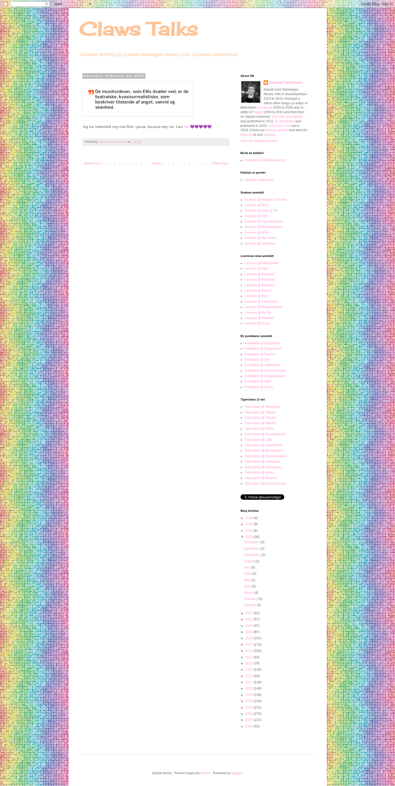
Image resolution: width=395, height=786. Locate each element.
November (252, 549)
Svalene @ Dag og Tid (261, 210)
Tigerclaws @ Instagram (262, 461)
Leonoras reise (279, 126)
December (252, 542)
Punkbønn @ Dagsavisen (263, 349)
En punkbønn (285, 121)
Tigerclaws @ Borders (261, 478)
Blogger (236, 773)
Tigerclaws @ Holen (259, 472)
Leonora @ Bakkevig (260, 279)
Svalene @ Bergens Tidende (266, 200)
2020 (249, 626)
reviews (270, 130)
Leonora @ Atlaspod (259, 274)
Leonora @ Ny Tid (258, 313)
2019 (249, 632)
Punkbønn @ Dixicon (260, 354)
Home (156, 163)
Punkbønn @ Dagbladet (262, 343)
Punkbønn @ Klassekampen (265, 371)
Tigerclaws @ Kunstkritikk (263, 445)
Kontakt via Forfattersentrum (265, 160)
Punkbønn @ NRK (258, 381)
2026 (249, 518)
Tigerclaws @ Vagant (260, 412)
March (249, 593)
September (252, 555)
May (247, 580)
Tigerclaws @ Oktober (261, 423)
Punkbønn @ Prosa (259, 387)
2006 (249, 714)
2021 (249, 619)
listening (246, 135)
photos (283, 130)
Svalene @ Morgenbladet (263, 227)
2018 (249, 638)
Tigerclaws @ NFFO (259, 429)
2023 (249, 537)
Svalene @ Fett (256, 216)
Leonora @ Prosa (257, 323)
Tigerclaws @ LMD (258, 440)
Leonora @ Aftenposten (262, 263)
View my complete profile (258, 141)
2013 (249, 669)
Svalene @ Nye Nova (260, 238)
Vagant (258, 112)
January (250, 605)
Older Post (220, 163)
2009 (249, 695)
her (186, 127)
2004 (249, 726)
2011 (249, 682)
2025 (249, 524)
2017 (249, 644)
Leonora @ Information (261, 301)
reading (269, 135)
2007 (249, 707)
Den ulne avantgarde (287, 117)
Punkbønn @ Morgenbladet (265, 376)
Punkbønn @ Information (263, 365)
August (249, 561)
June (248, 574)
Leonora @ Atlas (257, 268)
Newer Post (92, 163)
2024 (249, 531)
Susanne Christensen (113, 141)
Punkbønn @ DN (257, 360)
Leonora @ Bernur (258, 290)
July (247, 567)
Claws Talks (138, 28)
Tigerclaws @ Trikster (260, 418)
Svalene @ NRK (256, 232)
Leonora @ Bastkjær (260, 285)
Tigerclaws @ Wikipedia (262, 407)
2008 (249, 701)
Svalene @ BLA (256, 205)
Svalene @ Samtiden (260, 243)
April (248, 586)
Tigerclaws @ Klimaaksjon (264, 450)
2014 (249, 663)
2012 (249, 676)
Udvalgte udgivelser (259, 180)
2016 (249, 651)
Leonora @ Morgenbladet (263, 307)
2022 (249, 613)
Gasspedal (264, 107)
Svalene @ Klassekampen (264, 221)
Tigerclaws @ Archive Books (265, 483)
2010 (249, 688)
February (251, 599)
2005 (249, 720)
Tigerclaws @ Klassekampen (266, 456)
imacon (205, 773)
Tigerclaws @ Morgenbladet (265, 434)
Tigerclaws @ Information (263, 467)
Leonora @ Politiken (259, 318)
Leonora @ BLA (256, 296)
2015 (249, 657)
